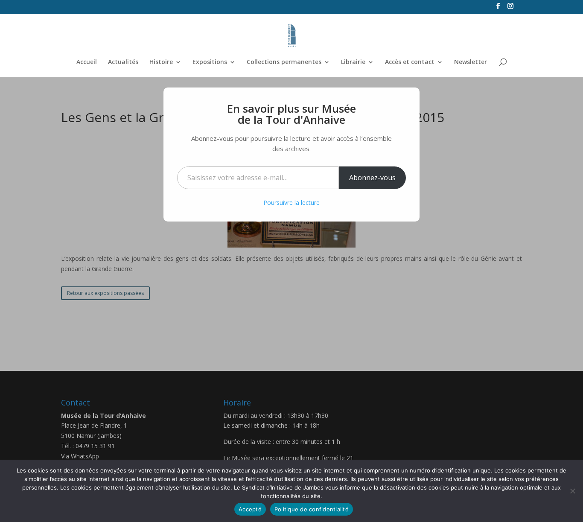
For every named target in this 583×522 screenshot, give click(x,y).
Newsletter (470, 62)
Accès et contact (409, 62)
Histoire (161, 62)
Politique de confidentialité (311, 509)
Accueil (86, 62)
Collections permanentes (284, 62)
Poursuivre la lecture (291, 202)
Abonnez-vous (372, 177)
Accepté (250, 509)
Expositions (209, 62)
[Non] (572, 491)
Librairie (353, 62)
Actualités (123, 62)
